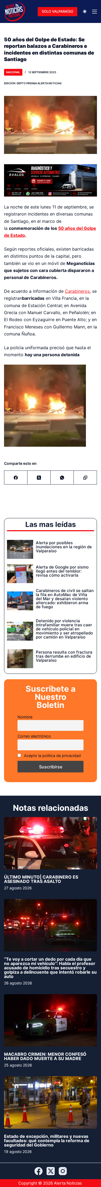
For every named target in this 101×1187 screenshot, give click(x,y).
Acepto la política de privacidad (52, 755)
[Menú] (94, 11)
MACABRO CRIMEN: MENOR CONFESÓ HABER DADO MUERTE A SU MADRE (45, 1056)
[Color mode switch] (85, 11)
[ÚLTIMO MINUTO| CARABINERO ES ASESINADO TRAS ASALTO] (50, 843)
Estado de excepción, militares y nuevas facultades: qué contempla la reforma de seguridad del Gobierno (46, 1141)
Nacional (13, 72)
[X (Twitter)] (39, 478)
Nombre (25, 717)
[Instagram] (63, 1171)
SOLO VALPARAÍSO (57, 11)
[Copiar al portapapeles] (85, 478)
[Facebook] (15, 478)
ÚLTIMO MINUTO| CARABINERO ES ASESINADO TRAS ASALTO (41, 879)
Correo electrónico (34, 736)
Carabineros (77, 291)
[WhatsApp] (62, 478)
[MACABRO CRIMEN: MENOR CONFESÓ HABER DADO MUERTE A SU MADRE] (50, 1020)
